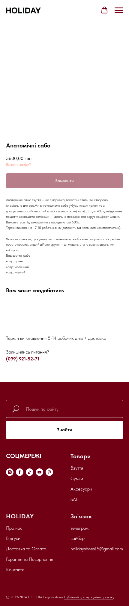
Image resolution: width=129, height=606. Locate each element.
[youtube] (39, 472)
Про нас (14, 528)
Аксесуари (81, 489)
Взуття (76, 468)
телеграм (79, 528)
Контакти (15, 569)
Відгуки (13, 538)
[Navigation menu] (119, 10)
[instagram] (10, 472)
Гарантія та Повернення (29, 559)
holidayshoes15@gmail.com (96, 549)
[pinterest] (49, 472)
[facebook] (19, 472)
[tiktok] (29, 472)
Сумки (76, 478)
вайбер (77, 538)
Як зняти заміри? (18, 164)
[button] (104, 10)
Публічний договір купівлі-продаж (88, 597)
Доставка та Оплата (26, 549)
